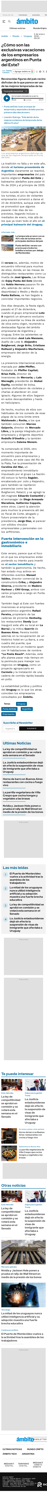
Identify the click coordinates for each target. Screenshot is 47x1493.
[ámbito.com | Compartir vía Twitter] (44, 71)
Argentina (26, 709)
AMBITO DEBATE (38, 1464)
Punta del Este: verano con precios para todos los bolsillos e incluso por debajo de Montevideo (29, 249)
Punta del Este (9, 709)
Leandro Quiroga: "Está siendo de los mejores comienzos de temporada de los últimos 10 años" (23, 120)
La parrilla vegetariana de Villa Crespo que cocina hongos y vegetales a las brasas (21, 795)
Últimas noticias (17, 28)
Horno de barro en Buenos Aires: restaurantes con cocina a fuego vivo (23, 782)
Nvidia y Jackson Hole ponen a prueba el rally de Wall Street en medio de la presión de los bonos (23, 809)
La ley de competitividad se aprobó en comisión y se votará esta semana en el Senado (22, 752)
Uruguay (28, 36)
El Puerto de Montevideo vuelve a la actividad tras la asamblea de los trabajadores (26, 878)
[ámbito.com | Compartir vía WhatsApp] (37, 71)
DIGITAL (9, 1464)
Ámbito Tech (10, 1454)
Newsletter (40, 1439)
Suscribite (31, 728)
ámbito (4, 36)
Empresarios (8, 714)
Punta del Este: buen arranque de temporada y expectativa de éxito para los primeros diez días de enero (23, 109)
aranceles (36, 15)
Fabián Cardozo (6, 71)
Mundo (16, 36)
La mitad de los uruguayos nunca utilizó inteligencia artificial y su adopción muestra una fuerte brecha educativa (26, 894)
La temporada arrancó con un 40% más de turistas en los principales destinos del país (29, 238)
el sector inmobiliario (19, 564)
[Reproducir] (7, 98)
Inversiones (23, 15)
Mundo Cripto (40, 28)
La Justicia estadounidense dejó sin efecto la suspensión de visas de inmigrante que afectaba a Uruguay (23, 767)
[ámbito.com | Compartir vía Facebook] (40, 71)
